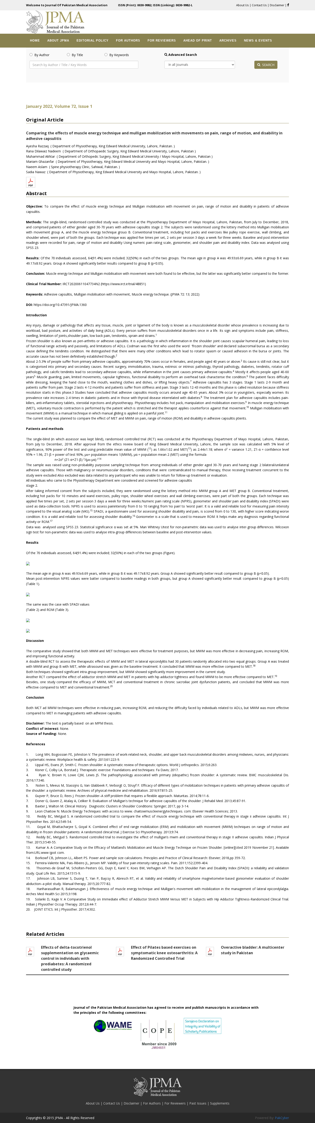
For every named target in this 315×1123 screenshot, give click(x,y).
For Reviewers (175, 1103)
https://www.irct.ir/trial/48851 (123, 284)
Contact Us (259, 5)
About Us (243, 5)
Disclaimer (277, 5)
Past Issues (198, 1103)
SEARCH (267, 65)
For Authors (152, 1103)
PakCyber (282, 1118)
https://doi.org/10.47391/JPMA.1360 (60, 304)
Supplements (219, 1103)
